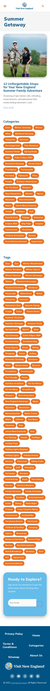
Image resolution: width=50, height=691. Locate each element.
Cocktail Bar (28, 515)
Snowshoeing (11, 341)
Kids (21, 425)
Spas (7, 157)
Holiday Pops (11, 443)
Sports (25, 329)
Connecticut (11, 229)
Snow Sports (11, 347)
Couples (39, 223)
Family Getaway (33, 491)
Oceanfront (28, 389)
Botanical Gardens (14, 539)
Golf (31, 211)
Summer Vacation (14, 317)
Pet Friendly (11, 377)
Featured (38, 217)
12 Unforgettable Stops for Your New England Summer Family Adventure (22, 87)
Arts (41, 551)
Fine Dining (37, 479)
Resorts (36, 365)
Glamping (29, 467)
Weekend (32, 287)
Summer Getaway (14, 323)
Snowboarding (30, 341)
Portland (9, 175)
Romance (33, 359)
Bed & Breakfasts (25, 545)
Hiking (8, 467)
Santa (22, 353)
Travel (8, 311)
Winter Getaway (23, 127)
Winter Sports (33, 269)
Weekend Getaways (26, 281)
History (9, 461)
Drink (8, 503)
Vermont (24, 139)
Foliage (25, 217)
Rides (8, 365)
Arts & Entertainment (16, 241)
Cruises (9, 509)
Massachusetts (26, 199)
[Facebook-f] (25, 676)
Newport (27, 187)
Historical (22, 461)
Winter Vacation (13, 269)
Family (8, 497)
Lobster (19, 419)
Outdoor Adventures (27, 181)
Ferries (8, 485)
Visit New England (19, 683)
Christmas (27, 229)
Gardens (24, 473)
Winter (38, 127)
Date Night (31, 503)
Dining (18, 503)
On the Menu (11, 389)
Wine (7, 133)
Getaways (10, 473)
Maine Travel (31, 413)
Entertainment (36, 497)
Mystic (40, 193)
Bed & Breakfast (13, 551)
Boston (32, 235)
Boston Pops (34, 539)
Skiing (35, 347)
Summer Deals (12, 151)
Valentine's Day (12, 305)
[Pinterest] (38, 676)
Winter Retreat (13, 275)
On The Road (11, 187)
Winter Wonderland (32, 263)
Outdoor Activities (14, 383)
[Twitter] (31, 676)
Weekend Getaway (24, 133)
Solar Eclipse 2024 (23, 157)
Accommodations (13, 563)
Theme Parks (32, 311)
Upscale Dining (32, 305)
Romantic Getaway (14, 163)
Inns (33, 431)
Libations (9, 425)
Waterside (10, 293)
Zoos (7, 127)
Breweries (22, 533)
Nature (28, 193)
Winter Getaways (33, 275)
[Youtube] (18, 676)
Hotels (8, 211)
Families (20, 497)
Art (7, 557)
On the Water (35, 383)
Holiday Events (31, 455)
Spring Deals (30, 151)
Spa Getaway (11, 335)
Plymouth (23, 175)
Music (35, 401)
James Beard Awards (26, 205)
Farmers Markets (25, 485)
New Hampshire (13, 193)
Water (39, 293)
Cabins (8, 533)
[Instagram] (12, 676)
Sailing (33, 353)
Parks (24, 377)
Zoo (16, 263)
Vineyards (10, 139)
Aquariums (36, 241)
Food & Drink (11, 217)
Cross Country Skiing (27, 509)
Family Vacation (13, 491)
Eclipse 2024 (11, 223)
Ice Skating (10, 437)
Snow (25, 347)
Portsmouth (27, 169)
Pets (35, 175)
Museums (10, 199)
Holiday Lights (12, 455)
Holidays (20, 211)
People (8, 181)
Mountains (24, 407)
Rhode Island (35, 163)
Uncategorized (12, 145)
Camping (33, 527)
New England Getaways (16, 401)
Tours (19, 311)
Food (24, 479)
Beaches (30, 551)
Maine (8, 205)
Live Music (33, 419)
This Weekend (31, 145)
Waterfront (26, 293)
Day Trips (26, 223)
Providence (10, 169)
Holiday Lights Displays (16, 449)
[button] (5, 6)
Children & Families (14, 235)
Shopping (9, 353)
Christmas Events (14, 521)
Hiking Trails (37, 461)
